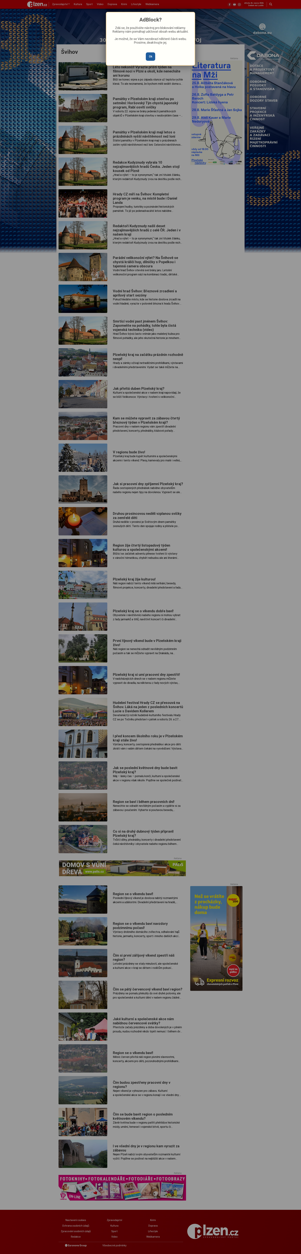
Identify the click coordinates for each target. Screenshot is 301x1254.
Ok (150, 56)
